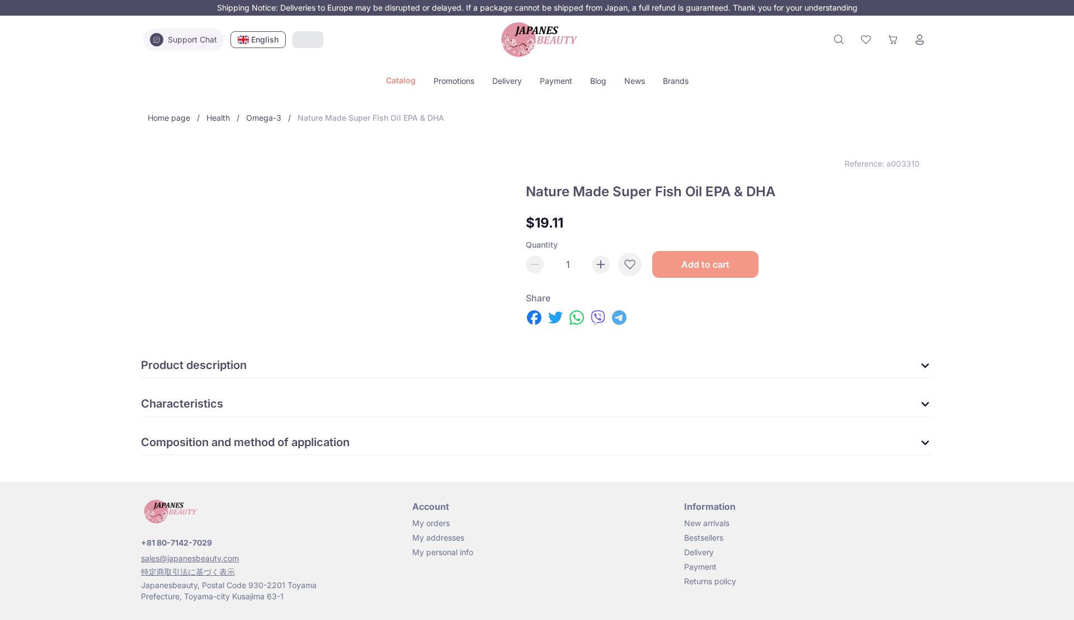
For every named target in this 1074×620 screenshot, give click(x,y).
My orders (431, 523)
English (265, 39)
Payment (556, 81)
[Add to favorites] (630, 264)
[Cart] (893, 40)
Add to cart (705, 264)
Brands (676, 81)
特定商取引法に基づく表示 (188, 571)
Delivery (507, 81)
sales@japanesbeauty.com (190, 558)
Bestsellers (703, 537)
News (634, 81)
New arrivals (706, 523)
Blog (598, 81)
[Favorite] (866, 40)
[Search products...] (839, 40)
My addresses (438, 537)
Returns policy (710, 581)
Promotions (454, 81)
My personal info (442, 552)
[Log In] (919, 40)
